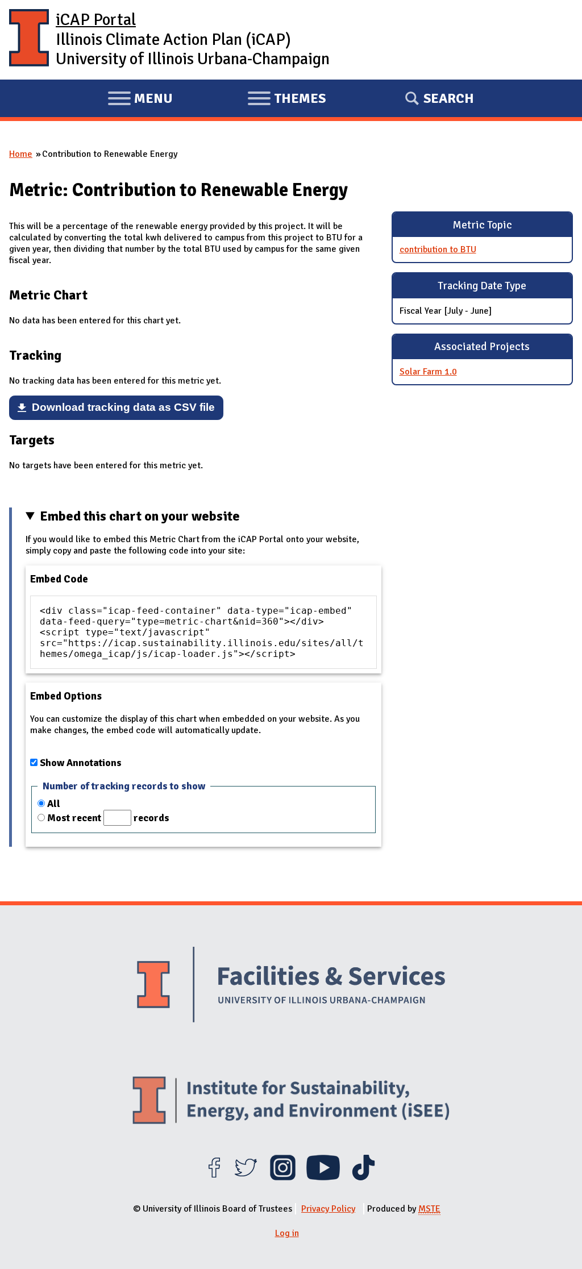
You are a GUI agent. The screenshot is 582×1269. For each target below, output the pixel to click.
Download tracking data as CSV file (123, 407)
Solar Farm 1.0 (428, 371)
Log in (287, 1233)
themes (286, 100)
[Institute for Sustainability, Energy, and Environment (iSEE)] (291, 1102)
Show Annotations (81, 762)
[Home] (29, 39)
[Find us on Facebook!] (214, 1177)
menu (140, 100)
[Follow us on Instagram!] (283, 1177)
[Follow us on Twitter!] (246, 1177)
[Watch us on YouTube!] (323, 1177)
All (53, 803)
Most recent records (108, 818)
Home (20, 154)
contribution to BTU (438, 249)
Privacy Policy (328, 1208)
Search (448, 98)
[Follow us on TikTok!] (363, 1177)
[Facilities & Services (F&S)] (291, 986)
